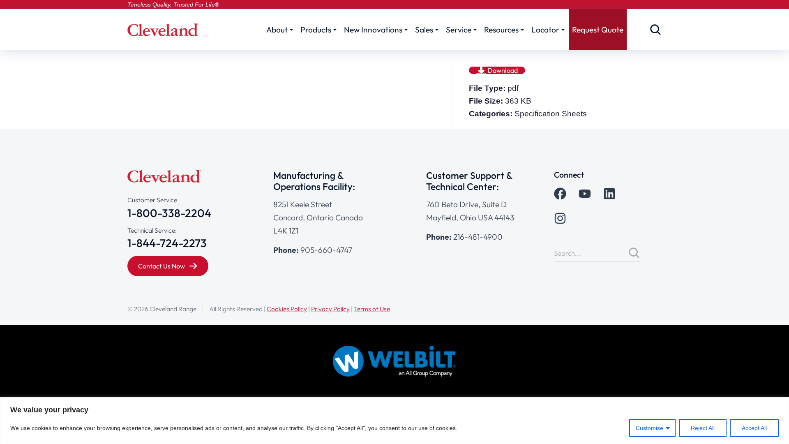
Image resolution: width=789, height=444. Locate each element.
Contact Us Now (161, 266)
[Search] (634, 253)
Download (503, 70)
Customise (649, 428)
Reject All (703, 428)
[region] (394, 421)
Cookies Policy (287, 309)
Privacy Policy (330, 309)
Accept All (754, 428)
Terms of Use (372, 309)
